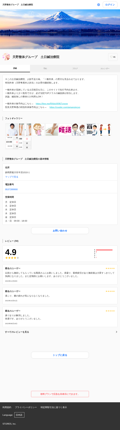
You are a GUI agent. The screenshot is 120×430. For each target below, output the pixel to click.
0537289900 (11, 189)
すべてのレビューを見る (17, 332)
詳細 (15, 68)
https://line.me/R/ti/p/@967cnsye (52, 103)
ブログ (75, 68)
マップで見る (11, 177)
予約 (45, 68)
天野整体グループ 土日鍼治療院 (17, 4)
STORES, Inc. (9, 424)
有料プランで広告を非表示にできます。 (60, 394)
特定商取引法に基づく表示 (54, 407)
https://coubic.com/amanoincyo (65, 107)
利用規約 (6, 407)
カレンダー (104, 68)
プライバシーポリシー (26, 407)
